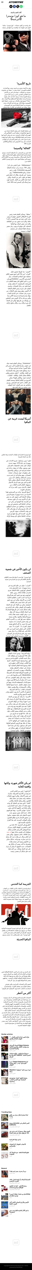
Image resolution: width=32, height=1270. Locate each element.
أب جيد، (8, 832)
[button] (2, 2)
